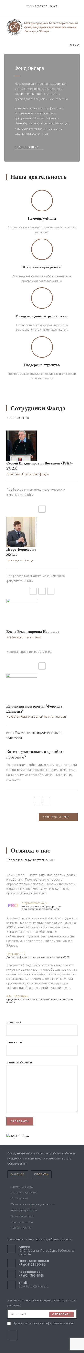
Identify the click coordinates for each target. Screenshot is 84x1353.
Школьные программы (42, 267)
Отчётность (19, 1198)
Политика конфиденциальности (33, 1204)
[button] (28, 147)
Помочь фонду (21, 1227)
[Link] (37, 800)
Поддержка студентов (42, 365)
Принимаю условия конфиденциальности (43, 1323)
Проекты (41, 1174)
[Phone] (50, 591)
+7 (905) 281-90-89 (45, 6)
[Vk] (41, 591)
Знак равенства (22, 1222)
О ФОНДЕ (18, 1174)
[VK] (13, 1335)
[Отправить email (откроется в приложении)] (44, 10)
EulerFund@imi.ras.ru (34, 1286)
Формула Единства (24, 1192)
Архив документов (24, 1210)
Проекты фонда (22, 1186)
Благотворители (22, 1216)
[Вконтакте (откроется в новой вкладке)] (40, 10)
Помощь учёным (42, 218)
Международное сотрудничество (42, 316)
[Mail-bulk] (33, 591)
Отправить (61, 1314)
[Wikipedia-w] (41, 509)
